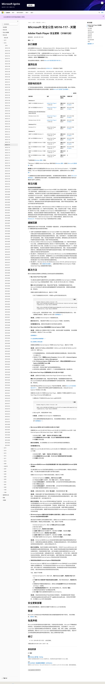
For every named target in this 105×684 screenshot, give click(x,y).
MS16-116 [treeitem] (7, 147)
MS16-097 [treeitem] (7, 197)
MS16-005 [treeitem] (7, 435)
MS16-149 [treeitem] (7, 63)
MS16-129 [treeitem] (7, 113)
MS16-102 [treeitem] (7, 184)
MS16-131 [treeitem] (7, 108)
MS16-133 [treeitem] (7, 103)
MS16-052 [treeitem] (7, 314)
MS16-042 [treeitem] (7, 338)
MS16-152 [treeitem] (7, 56)
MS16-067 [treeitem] (7, 275)
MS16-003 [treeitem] (7, 440)
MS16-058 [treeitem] (7, 299)
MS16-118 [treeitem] (7, 142)
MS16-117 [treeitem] (7, 144)
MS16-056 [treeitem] (7, 304)
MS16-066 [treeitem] (7, 278)
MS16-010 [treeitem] (7, 421)
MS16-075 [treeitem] (7, 254)
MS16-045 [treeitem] (7, 333)
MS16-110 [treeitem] (7, 163)
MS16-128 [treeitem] (7, 116)
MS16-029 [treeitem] (7, 372)
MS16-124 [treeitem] (7, 126)
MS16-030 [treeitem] (7, 369)
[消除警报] (102, 3)
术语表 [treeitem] (4, 500)
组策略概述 (33, 335)
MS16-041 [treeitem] (7, 340)
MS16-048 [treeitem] (7, 325)
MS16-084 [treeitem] (7, 231)
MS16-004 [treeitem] (7, 437)
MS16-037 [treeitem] (7, 351)
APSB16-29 (49, 68)
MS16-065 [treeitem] (7, 280)
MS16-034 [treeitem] (7, 359)
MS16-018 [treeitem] (7, 401)
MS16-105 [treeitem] (7, 176)
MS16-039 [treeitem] (7, 346)
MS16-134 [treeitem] (7, 100)
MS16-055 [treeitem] (7, 306)
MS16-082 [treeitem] (7, 236)
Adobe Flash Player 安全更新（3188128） (95, 25)
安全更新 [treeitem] (5, 27)
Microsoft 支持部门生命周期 (60, 89)
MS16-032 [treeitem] (7, 364)
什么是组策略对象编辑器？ (37, 338)
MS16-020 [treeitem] (7, 395)
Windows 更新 (38, 160)
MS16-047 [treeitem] (7, 327)
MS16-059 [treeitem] (7, 296)
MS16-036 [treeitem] (7, 353)
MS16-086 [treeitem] (7, 225)
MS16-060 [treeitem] (7, 293)
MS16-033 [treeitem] (7, 361)
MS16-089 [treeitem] (7, 218)
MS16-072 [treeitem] (7, 262)
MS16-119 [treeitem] (7, 139)
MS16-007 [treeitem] (7, 429)
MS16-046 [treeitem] (7, 330)
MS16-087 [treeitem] (7, 223)
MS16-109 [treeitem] (7, 165)
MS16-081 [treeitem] (7, 239)
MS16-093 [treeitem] (7, 207)
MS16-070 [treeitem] (7, 267)
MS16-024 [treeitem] (7, 385)
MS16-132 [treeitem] (7, 105)
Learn (29, 22)
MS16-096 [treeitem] (7, 199)
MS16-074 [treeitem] (7, 257)
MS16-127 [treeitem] (7, 118)
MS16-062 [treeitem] (7, 288)
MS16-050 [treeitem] (7, 320)
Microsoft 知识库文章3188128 (52, 60)
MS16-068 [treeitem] (7, 273)
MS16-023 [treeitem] (7, 388)
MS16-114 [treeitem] (7, 152)
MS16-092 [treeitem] (7, 210)
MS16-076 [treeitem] (7, 252)
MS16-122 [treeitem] (7, 131)
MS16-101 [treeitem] (7, 186)
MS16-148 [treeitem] (7, 66)
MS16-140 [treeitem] (7, 84)
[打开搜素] (99, 12)
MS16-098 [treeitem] (7, 194)
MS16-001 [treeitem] (7, 445)
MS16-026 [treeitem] (7, 380)
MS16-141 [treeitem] (7, 82)
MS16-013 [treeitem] (7, 414)
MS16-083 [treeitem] (7, 233)
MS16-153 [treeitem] (7, 53)
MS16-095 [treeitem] (7, 202)
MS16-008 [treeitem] (7, 427)
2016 (43, 22)
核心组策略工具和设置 (36, 342)
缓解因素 (90, 36)
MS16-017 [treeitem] (7, 403)
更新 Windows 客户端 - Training (35, 657)
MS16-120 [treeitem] (7, 137)
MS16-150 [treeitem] (7, 61)
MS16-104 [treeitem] (7, 178)
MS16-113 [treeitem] (7, 155)
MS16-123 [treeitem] (7, 129)
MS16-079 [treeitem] (7, 244)
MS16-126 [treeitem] (7, 121)
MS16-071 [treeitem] (7, 265)
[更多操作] (76, 22)
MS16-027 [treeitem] (7, 377)
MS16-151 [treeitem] (7, 58)
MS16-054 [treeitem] (7, 309)
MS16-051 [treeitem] (7, 317)
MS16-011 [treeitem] (7, 419)
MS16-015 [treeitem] (7, 408)
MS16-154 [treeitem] (7, 50)
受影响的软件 (91, 32)
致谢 (89, 41)
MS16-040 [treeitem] (7, 343)
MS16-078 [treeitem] (7, 246)
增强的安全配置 (46, 264)
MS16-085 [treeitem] (7, 228)
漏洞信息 (90, 30)
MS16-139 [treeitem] (7, 87)
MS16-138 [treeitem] (7, 90)
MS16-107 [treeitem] (7, 171)
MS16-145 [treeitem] (7, 74)
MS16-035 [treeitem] (7, 356)
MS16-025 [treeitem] (7, 382)
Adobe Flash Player (51, 103)
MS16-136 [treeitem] (7, 95)
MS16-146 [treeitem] (7, 71)
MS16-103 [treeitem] (7, 181)
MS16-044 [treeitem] (7, 335)
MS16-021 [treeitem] (7, 393)
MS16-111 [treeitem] (7, 160)
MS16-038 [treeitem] (7, 348)
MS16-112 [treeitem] (7, 158)
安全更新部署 (91, 39)
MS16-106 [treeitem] (7, 173)
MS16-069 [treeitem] (7, 270)
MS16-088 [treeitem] (7, 220)
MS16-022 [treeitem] (7, 390)
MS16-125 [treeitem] (7, 124)
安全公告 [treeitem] (6, 37)
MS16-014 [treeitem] (7, 411)
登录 (102, 12)
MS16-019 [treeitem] (7, 398)
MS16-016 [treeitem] (7, 406)
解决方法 (90, 37)
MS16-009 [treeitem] (7, 424)
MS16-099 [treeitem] (7, 191)
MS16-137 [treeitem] (7, 92)
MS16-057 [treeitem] (7, 301)
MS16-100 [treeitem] (7, 189)
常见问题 (90, 34)
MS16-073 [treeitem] (7, 259)
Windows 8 (31, 219)
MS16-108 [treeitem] (7, 168)
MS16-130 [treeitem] (7, 110)
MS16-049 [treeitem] (7, 322)
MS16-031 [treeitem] (7, 367)
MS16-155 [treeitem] (7, 48)
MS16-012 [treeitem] (7, 416)
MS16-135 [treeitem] (7, 97)
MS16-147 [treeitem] (7, 69)
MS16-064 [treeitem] (7, 283)
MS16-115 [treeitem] (7, 150)
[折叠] (17, 21)
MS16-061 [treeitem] (7, 291)
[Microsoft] (3, 12)
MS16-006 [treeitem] (7, 432)
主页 (34, 22)
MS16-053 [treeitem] (7, 312)
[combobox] (10, 24)
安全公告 (38, 22)
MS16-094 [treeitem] (7, 205)
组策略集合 (58, 314)
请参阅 (32, 616)
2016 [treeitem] (6, 45)
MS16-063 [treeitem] (7, 286)
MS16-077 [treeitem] (7, 249)
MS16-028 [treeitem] (7, 374)
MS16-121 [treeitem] (7, 134)
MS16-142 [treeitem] (7, 79)
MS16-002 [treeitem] (7, 442)
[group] (55, 305)
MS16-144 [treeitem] (7, 76)
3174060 (69, 104)
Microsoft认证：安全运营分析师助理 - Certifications (40, 663)
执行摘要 (90, 28)
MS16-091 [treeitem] (7, 212)
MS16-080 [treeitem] (7, 241)
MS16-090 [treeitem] (7, 215)
